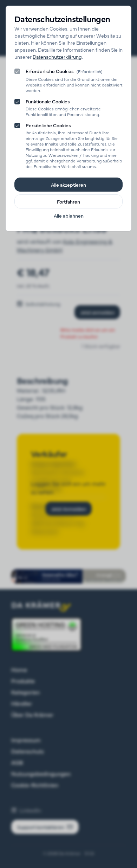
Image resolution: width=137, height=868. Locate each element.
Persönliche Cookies (48, 125)
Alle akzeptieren (68, 184)
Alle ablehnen (69, 215)
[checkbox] (17, 71)
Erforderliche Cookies (64, 71)
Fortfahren (68, 201)
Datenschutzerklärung (57, 56)
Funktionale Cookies (48, 101)
